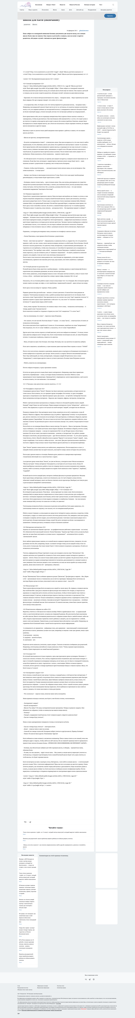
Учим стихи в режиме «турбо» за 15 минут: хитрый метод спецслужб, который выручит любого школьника (54, 833)
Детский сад (79, 10)
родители (27, 24)
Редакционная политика (23, 987)
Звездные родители (106, 10)
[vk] (25, 822)
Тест (100, 4)
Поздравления (92, 10)
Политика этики (60, 985)
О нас (19, 985)
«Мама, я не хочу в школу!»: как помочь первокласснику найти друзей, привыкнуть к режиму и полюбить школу (54, 846)
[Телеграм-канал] (90, 979)
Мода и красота (33, 10)
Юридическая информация (43, 987)
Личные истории (89, 4)
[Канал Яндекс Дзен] (94, 979)
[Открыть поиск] (113, 4)
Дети (70, 10)
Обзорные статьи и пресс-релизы (25, 989)
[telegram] (30, 822)
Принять (110, 16)
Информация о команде (42, 985)
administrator (84, 30)
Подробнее (58, 1003)
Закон (63, 10)
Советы (22, 10)
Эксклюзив (38, 4)
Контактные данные (61, 987)
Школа (55, 10)
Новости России (75, 4)
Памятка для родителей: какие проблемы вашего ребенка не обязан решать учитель (48, 839)
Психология (45, 10)
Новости (62, 4)
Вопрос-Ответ (50, 4)
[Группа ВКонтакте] (86, 979)
